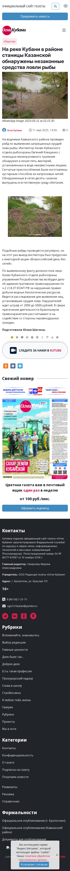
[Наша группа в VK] (16, 617)
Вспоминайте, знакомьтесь (20, 635)
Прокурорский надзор (17, 678)
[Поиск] (55, 6)
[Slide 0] (31, 235)
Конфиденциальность (17, 755)
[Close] (57, 855)
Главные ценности (15, 650)
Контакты (9, 748)
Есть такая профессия (17, 671)
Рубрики (8, 714)
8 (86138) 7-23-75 (17, 599)
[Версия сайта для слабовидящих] (66, 6)
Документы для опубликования (24, 839)
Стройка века (11, 693)
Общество (9, 41)
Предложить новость (35, 16)
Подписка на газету (15, 770)
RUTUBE (55, 350)
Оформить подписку (35, 508)
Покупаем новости (15, 777)
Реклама (8, 794)
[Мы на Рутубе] (35, 617)
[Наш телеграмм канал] (7, 617)
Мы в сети (9, 729)
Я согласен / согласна (34, 864)
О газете (8, 762)
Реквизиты (9, 787)
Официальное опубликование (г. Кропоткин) (33, 821)
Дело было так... (13, 657)
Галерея (7, 707)
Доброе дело (11, 664)
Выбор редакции (14, 642)
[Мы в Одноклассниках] (25, 617)
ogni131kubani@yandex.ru (22, 606)
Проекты (8, 722)
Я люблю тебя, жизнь (16, 700)
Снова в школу (12, 686)
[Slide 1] (38, 235)
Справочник (10, 801)
